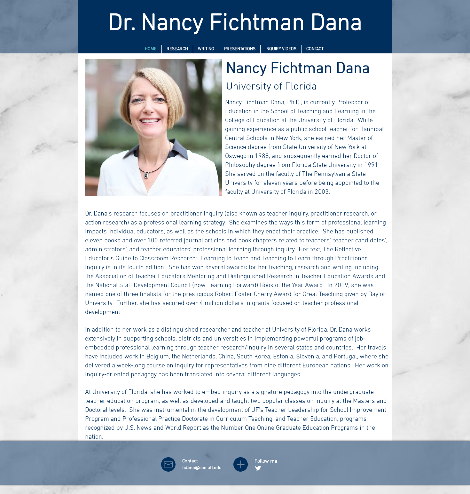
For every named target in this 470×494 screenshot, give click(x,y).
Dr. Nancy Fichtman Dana (235, 24)
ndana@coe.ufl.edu (202, 468)
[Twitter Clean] (258, 468)
